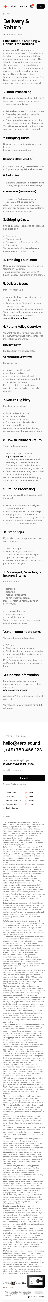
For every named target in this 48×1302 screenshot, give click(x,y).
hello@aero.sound (21, 743)
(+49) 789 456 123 (22, 749)
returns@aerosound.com (15, 690)
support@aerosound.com (15, 318)
